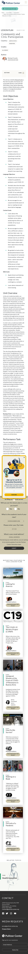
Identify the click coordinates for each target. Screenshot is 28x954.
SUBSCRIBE (14, 494)
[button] (14, 481)
